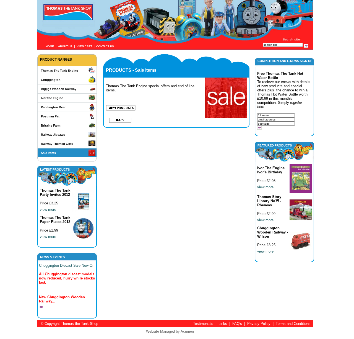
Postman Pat (50, 116)
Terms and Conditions (293, 324)
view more (48, 209)
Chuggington (51, 79)
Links (222, 324)
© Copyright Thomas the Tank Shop (69, 324)
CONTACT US (105, 46)
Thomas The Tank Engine (59, 70)
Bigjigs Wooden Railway (58, 89)
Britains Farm (51, 125)
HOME (50, 46)
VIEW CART (84, 46)
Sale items (48, 153)
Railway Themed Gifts (57, 143)
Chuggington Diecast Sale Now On (66, 265)
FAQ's (237, 324)
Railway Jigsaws (53, 134)
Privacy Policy (258, 324)
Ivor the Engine (52, 98)
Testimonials (203, 324)
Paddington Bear (53, 107)
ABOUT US (65, 46)
